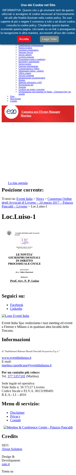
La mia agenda (18, 183)
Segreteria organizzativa (28, 50)
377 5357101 (16, 376)
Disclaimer (17, 412)
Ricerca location (25, 48)
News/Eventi (15, 98)
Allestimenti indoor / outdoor (31, 71)
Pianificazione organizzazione (31, 45)
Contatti (13, 101)
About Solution (12, 449)
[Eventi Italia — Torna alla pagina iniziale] (15, 316)
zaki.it (6, 464)
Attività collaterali (26, 75)
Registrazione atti (26, 85)
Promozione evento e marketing (32, 59)
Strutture (22, 87)
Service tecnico (25, 64)
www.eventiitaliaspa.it (16, 357)
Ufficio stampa (25, 73)
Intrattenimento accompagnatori (32, 78)
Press (12, 96)
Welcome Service (26, 52)
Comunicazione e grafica (29, 68)
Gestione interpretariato (28, 66)
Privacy (15, 416)
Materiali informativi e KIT (30, 82)
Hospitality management (29, 61)
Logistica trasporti (26, 57)
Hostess (22, 80)
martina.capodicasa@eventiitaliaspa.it (27, 365)
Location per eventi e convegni (32, 89)
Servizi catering (25, 54)
